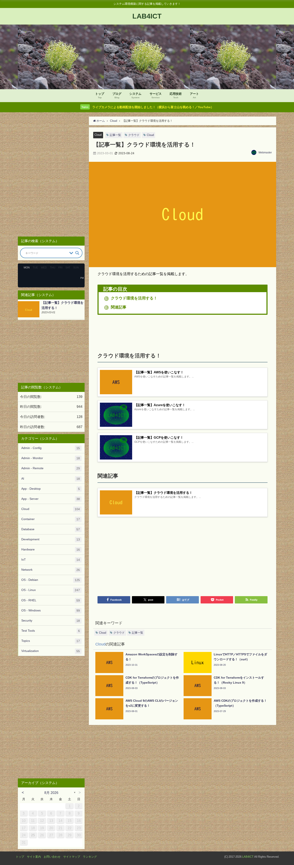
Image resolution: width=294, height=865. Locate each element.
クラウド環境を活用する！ (131, 298)
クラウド (133, 135)
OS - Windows (50, 610)
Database (50, 529)
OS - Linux (50, 590)
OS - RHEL (50, 600)
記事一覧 (115, 135)
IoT (50, 559)
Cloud (98, 134)
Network (50, 569)
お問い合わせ (52, 856)
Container (50, 519)
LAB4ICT (248, 856)
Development (50, 539)
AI (50, 478)
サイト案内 (34, 856)
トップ (20, 856)
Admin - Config (50, 448)
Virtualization (50, 651)
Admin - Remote (50, 468)
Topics (50, 640)
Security (50, 620)
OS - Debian (50, 579)
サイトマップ (71, 856)
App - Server (50, 498)
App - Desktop (50, 488)
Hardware (50, 549)
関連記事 (115, 307)
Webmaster (265, 152)
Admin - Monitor (50, 458)
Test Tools (50, 630)
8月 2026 (51, 792)
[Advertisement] (182, 331)
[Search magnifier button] (77, 253)
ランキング (90, 856)
